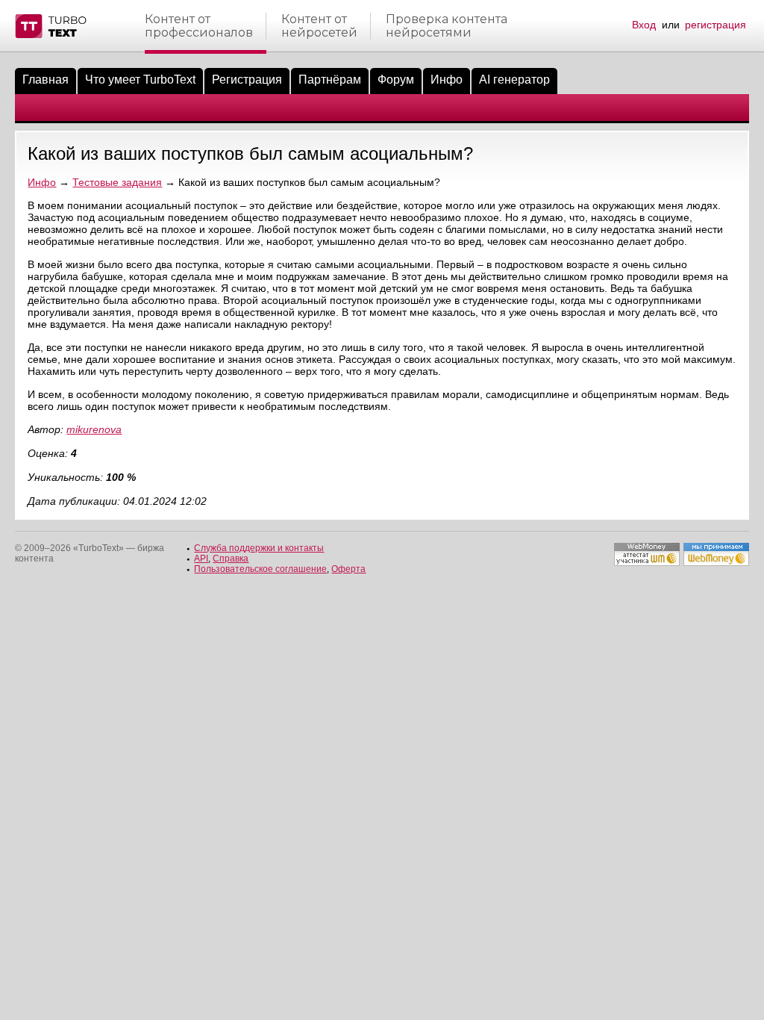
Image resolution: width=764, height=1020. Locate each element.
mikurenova (94, 429)
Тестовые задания (117, 182)
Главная (45, 79)
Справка (230, 558)
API (201, 558)
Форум (396, 79)
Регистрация (247, 79)
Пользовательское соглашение (260, 569)
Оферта (348, 569)
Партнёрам (329, 79)
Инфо (446, 79)
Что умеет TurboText (140, 79)
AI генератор (514, 79)
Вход (644, 25)
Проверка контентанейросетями (446, 26)
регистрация (715, 25)
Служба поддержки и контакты (259, 548)
